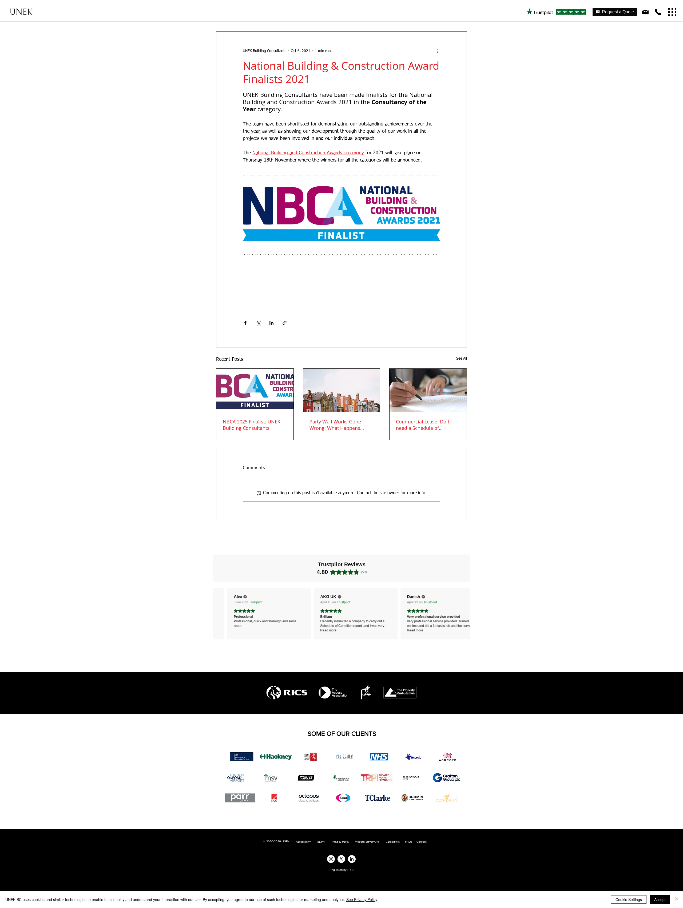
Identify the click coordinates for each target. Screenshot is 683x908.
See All (461, 358)
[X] (341, 859)
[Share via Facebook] (245, 322)
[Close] (676, 899)
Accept (660, 899)
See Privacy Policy (361, 899)
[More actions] (437, 51)
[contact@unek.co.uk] (646, 12)
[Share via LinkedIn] (271, 322)
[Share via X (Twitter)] (258, 322)
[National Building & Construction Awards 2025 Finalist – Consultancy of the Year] (254, 390)
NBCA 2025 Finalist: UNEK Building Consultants (251, 424)
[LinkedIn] (352, 859)
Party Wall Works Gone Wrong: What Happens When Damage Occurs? (335, 424)
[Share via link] (284, 322)
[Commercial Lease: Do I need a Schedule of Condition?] (428, 390)
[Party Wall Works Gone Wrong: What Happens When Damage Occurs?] (341, 390)
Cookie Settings (629, 899)
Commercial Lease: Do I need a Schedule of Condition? (422, 424)
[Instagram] (331, 859)
